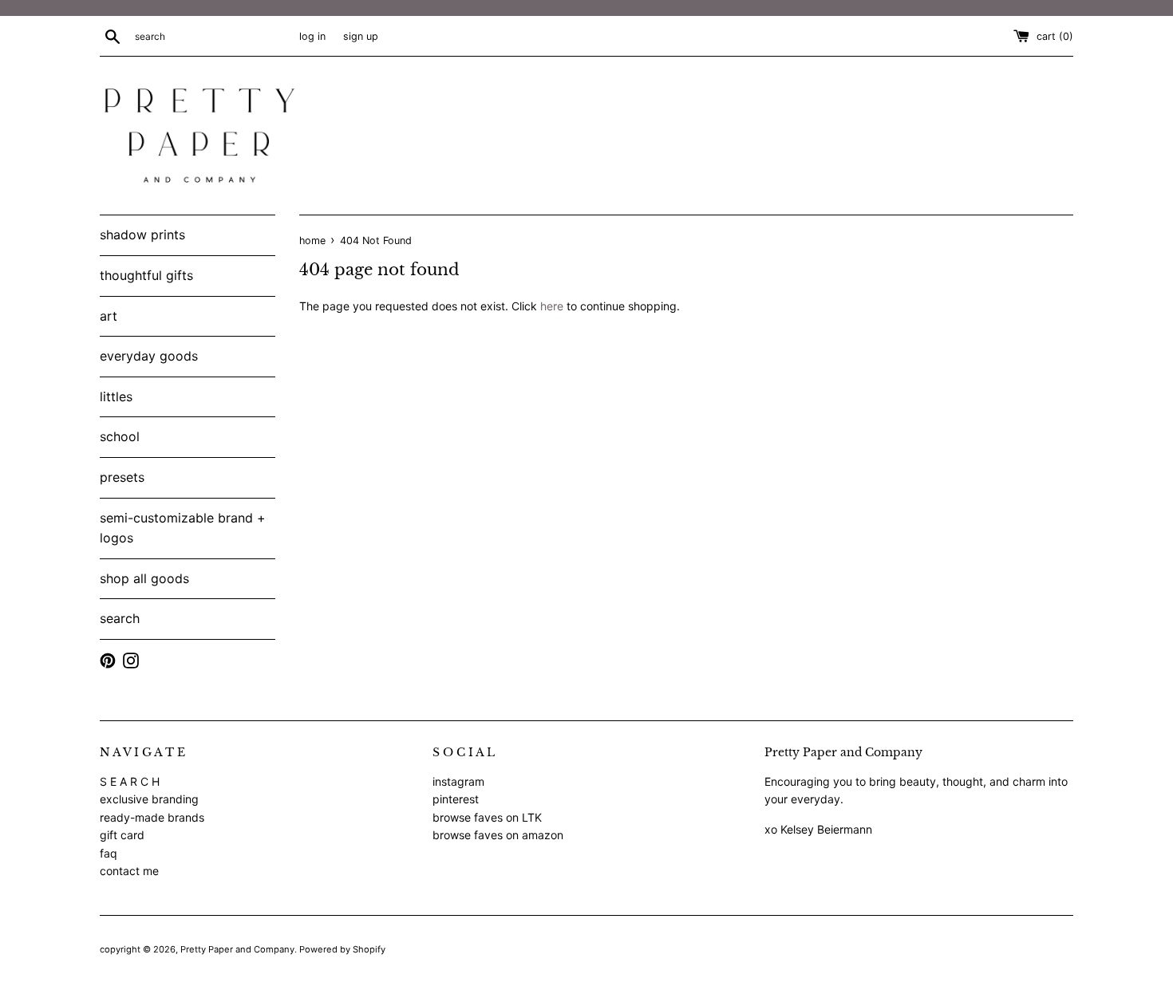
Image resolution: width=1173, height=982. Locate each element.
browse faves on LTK (487, 817)
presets (122, 477)
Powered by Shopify (342, 949)
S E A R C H (130, 781)
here (551, 306)
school (120, 436)
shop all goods (144, 578)
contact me (129, 870)
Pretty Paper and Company (237, 949)
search (120, 618)
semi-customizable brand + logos (183, 528)
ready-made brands (152, 817)
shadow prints (142, 235)
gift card (122, 835)
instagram (458, 781)
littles (116, 396)
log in (312, 36)
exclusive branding (149, 799)
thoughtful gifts (146, 275)
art (108, 316)
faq (108, 853)
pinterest (455, 799)
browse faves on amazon (497, 835)
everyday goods (149, 356)
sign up (360, 36)
